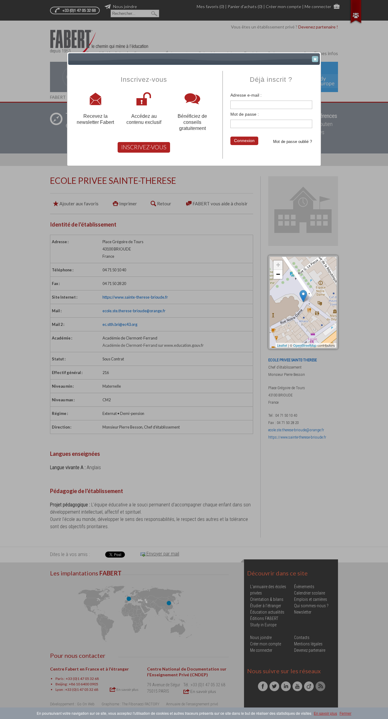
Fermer (345, 713)
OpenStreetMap (304, 345)
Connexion (244, 140)
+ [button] (278, 265)
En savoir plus (325, 713)
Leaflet (282, 345)
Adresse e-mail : (246, 95)
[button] (315, 59)
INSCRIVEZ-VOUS (143, 147)
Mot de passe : (244, 114)
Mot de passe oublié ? (292, 141)
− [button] (278, 274)
